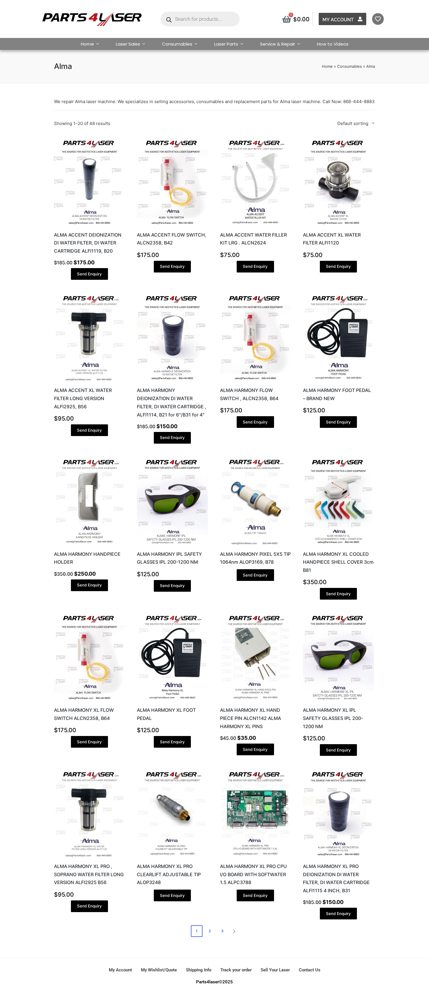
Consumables (177, 44)
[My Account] (360, 19)
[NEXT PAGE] (233, 931)
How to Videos (332, 44)
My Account (338, 19)
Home (87, 44)
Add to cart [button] (89, 225)
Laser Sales (128, 44)
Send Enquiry (89, 274)
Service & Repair (277, 44)
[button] (235, 931)
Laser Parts (226, 44)
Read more (255, 545)
